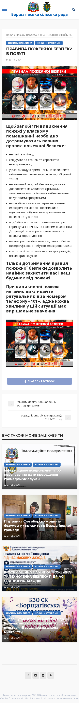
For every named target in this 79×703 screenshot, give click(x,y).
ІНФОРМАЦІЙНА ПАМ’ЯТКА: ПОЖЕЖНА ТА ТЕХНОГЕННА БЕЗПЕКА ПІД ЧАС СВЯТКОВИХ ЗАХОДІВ (37, 576)
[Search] (73, 9)
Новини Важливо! (20, 42)
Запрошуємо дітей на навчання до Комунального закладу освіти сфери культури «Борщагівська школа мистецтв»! (36, 625)
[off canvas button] (4, 9)
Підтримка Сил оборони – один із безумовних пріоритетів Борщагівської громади (37, 525)
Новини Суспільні (49, 42)
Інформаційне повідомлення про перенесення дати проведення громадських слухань (32, 474)
